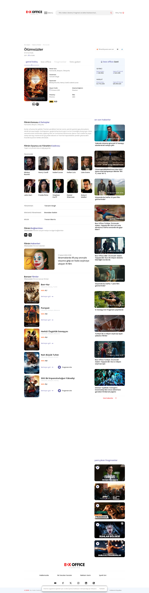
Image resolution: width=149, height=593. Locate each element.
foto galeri (75, 61)
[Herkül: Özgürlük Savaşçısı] (31, 339)
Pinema (75, 90)
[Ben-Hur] (31, 293)
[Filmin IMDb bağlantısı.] (25, 235)
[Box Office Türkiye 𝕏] (70, 583)
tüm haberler (108, 398)
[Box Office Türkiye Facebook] (63, 583)
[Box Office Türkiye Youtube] (55, 583)
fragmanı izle (67, 367)
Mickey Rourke (54, 83)
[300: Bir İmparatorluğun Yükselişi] (31, 386)
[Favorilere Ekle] (118, 49)
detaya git (46, 296)
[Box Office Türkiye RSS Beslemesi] (94, 583)
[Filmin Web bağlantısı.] (30, 235)
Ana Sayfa (27, 45)
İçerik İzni (102, 575)
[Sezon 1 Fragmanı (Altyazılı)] (109, 510)
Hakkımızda (44, 575)
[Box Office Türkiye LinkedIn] (86, 583)
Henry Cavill (64, 83)
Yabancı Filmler (36, 45)
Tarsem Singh (54, 77)
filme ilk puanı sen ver (106, 49)
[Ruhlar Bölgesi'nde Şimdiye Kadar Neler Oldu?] (109, 529)
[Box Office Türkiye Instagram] (78, 583)
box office (46, 61)
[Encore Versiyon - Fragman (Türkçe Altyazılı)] (109, 491)
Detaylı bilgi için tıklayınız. (88, 589)
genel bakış (32, 61)
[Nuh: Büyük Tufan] (31, 363)
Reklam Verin (85, 575)
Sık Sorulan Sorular (64, 575)
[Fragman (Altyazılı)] (109, 472)
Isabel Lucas (73, 83)
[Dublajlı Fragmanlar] (109, 548)
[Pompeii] (31, 316)
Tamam (102, 589)
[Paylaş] (122, 49)
